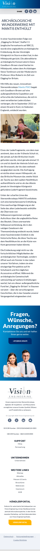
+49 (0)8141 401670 (20, 341)
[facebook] (9, 420)
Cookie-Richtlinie (20, 540)
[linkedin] (23, 420)
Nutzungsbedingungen (25, 536)
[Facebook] (25, 11)
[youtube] (30, 420)
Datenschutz (8, 536)
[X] (29, 11)
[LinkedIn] (34, 11)
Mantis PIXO (24, 87)
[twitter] (16, 420)
